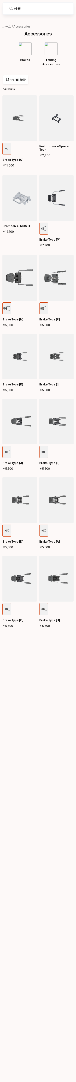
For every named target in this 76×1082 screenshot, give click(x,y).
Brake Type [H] (49, 620)
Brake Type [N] (12, 319)
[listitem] (6, 149)
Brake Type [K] (12, 384)
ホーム (6, 26)
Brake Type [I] (49, 384)
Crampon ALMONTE (16, 226)
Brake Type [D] (12, 541)
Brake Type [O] (12, 159)
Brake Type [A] (49, 541)
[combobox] (15, 79)
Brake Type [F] (49, 463)
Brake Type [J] (12, 463)
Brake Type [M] (50, 239)
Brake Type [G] (12, 620)
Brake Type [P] (49, 319)
